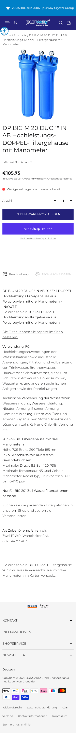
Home (7, 35)
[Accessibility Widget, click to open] (4, 31)
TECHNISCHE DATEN (56, 274)
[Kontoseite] (15, 22)
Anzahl (7, 200)
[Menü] (7, 22)
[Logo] (38, 23)
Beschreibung (19, 274)
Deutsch (8, 669)
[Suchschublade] (61, 22)
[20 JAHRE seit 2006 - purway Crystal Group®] (38, 7)
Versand (29, 178)
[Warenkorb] (69, 22)
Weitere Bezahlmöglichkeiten (38, 238)
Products (20, 35)
